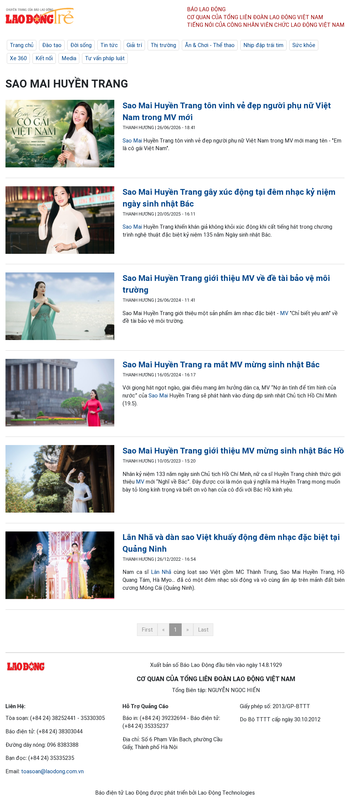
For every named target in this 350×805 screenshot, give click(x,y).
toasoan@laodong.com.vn (52, 771)
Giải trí (134, 45)
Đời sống (81, 45)
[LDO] (59, 135)
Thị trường (163, 45)
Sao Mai (132, 140)
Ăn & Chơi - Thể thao (210, 45)
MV (284, 313)
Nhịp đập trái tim (263, 45)
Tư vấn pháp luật (105, 58)
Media (69, 58)
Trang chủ (21, 45)
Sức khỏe (303, 45)
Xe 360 (18, 58)
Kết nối (44, 58)
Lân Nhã (161, 572)
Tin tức (109, 45)
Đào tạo (52, 45)
